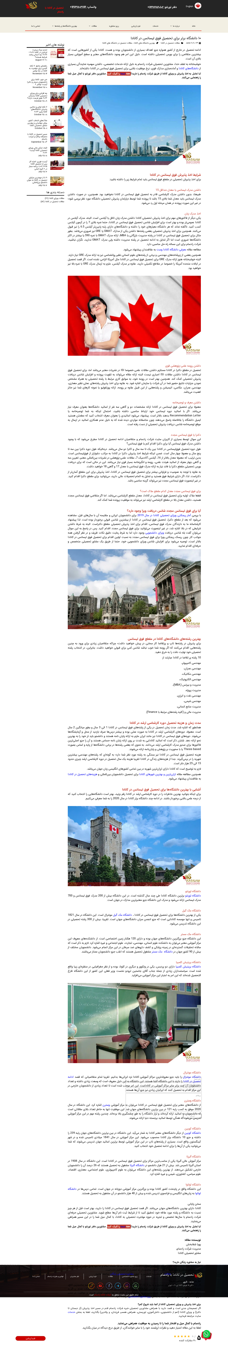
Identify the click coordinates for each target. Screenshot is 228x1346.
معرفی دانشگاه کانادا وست (171, 249)
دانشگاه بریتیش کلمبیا (188, 966)
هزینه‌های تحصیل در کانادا (83, 774)
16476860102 (156, 7)
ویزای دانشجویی (154, 533)
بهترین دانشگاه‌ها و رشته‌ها (66, 26)
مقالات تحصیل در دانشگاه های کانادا (117, 43)
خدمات (155, 26)
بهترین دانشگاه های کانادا (144, 43)
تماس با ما (35, 26)
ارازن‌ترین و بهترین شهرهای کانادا (157, 774)
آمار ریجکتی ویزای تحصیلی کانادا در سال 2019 (164, 515)
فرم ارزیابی (135, 26)
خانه (193, 26)
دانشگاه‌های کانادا (189, 68)
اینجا (122, 74)
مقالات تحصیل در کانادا (170, 43)
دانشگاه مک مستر (162, 952)
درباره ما (176, 26)
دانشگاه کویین (192, 1133)
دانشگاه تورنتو (193, 895)
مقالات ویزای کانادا (54, 198)
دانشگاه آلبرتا (137, 1165)
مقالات (94, 26)
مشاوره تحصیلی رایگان (122, 1274)
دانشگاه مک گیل (122, 915)
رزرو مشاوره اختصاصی (139, 1297)
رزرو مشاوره (114, 26)
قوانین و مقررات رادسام (55, 1276)
